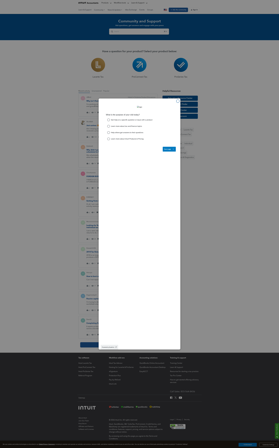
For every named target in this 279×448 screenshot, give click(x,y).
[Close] (177, 101)
